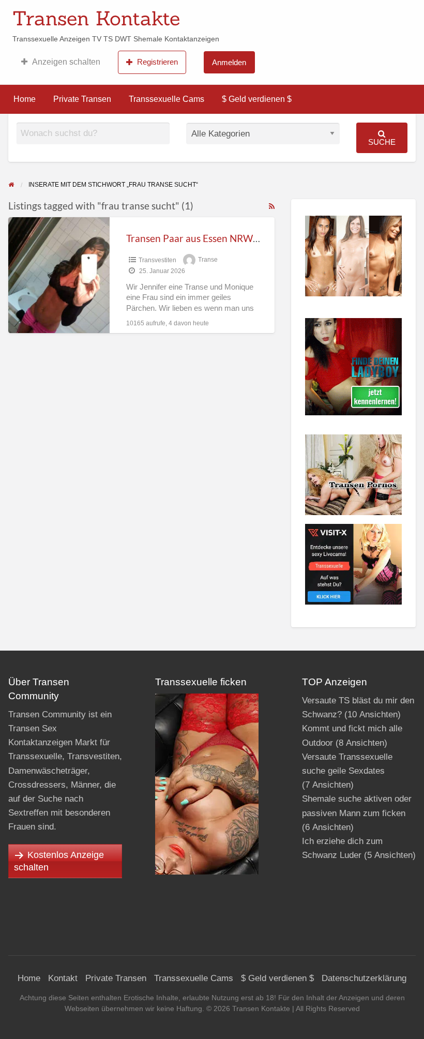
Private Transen (82, 99)
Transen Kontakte (96, 18)
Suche (382, 142)
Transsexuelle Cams (166, 99)
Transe (208, 260)
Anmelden (229, 62)
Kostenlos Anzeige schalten (59, 861)
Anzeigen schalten (66, 61)
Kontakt (63, 978)
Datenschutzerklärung (364, 978)
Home (24, 99)
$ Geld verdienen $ (257, 99)
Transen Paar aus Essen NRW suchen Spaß (218, 238)
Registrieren (157, 61)
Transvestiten (157, 260)
